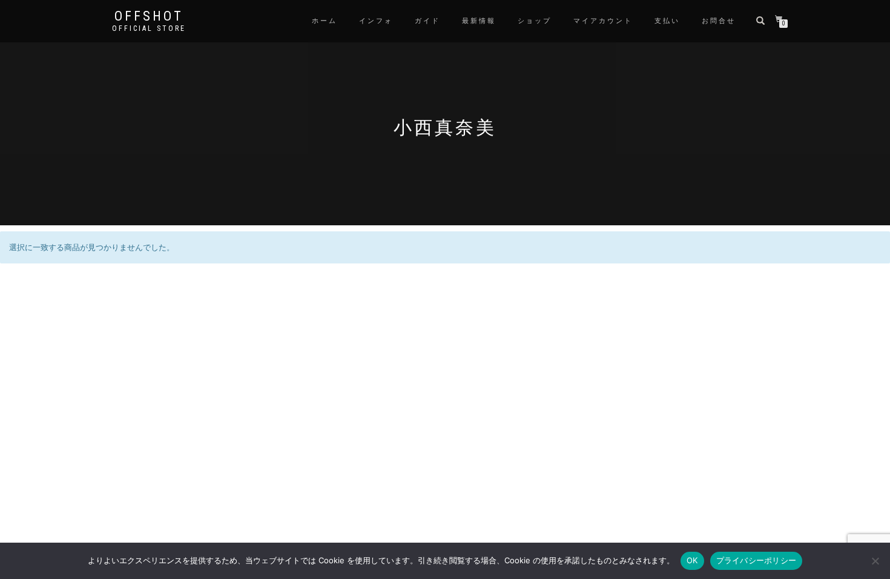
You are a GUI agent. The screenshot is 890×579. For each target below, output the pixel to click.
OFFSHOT (148, 16)
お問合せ (719, 21)
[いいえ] (875, 561)
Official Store (149, 28)
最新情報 (479, 21)
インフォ (376, 21)
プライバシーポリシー (756, 560)
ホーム (324, 21)
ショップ (535, 21)
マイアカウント (603, 21)
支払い (667, 21)
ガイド (427, 21)
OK (692, 560)
